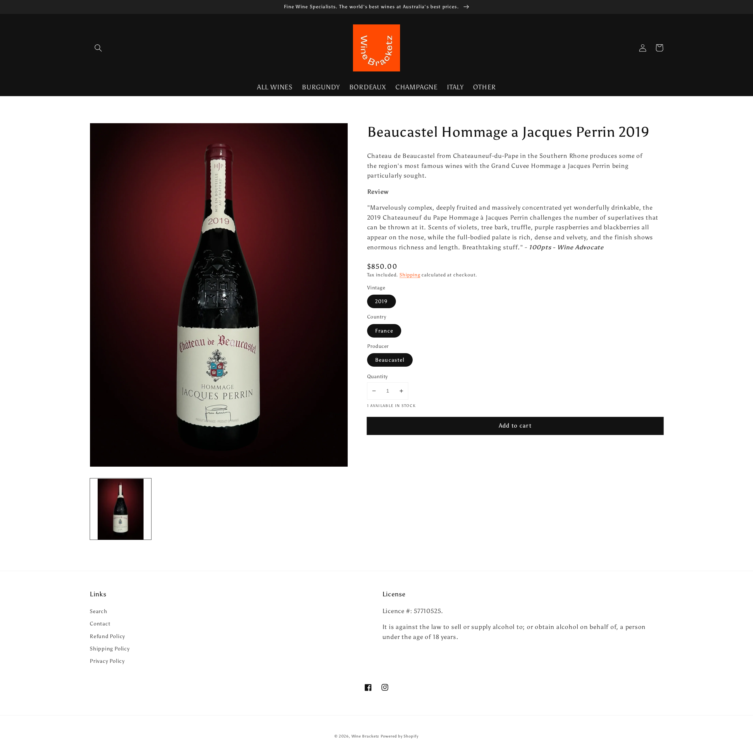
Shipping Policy (110, 648)
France (384, 331)
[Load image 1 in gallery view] (120, 509)
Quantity (377, 376)
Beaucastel (390, 360)
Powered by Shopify (399, 736)
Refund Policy (107, 636)
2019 (381, 301)
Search (98, 611)
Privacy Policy (107, 661)
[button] (98, 47)
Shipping (409, 275)
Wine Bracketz (365, 736)
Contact (100, 623)
